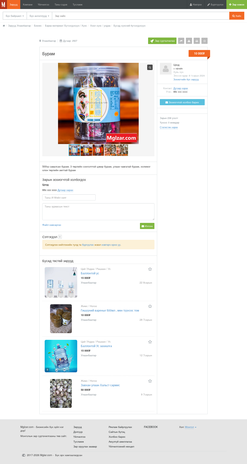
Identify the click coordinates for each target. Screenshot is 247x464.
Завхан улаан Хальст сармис (100, 385)
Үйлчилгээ (43, 4)
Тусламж (77, 4)
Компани (27, 4)
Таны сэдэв (61, 4)
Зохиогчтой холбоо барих (183, 102)
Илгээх (148, 226)
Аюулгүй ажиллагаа (120, 441)
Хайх (238, 16)
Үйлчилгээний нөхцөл (121, 446)
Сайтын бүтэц (117, 431)
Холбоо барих (117, 436)
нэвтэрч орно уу (111, 244)
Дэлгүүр (78, 431)
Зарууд (14, 4)
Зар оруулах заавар (85, 446)
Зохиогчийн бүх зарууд (186, 79)
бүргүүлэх (88, 244)
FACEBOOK (151, 427)
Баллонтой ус (90, 273)
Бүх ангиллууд (38, 16)
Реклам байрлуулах (120, 427)
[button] (87, 150)
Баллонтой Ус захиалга (96, 346)
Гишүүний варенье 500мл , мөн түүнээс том (110, 310)
